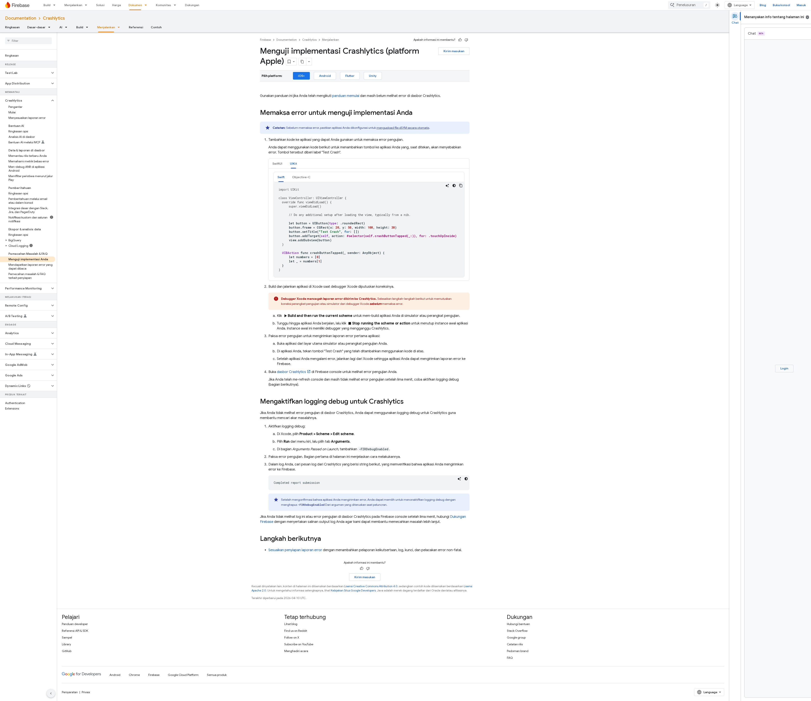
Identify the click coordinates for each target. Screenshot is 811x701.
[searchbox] (28, 40)
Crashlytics (54, 18)
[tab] (277, 163)
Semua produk (217, 675)
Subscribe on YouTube (298, 644)
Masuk (801, 5)
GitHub (66, 651)
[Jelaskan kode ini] (447, 185)
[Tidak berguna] (466, 40)
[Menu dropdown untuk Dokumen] (147, 5)
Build (47, 5)
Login (784, 368)
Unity (373, 76)
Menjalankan (73, 5)
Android (325, 76)
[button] (25, 73)
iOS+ (301, 76)
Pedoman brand (517, 651)
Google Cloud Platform (183, 675)
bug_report (807, 17)
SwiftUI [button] (277, 163)
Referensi (136, 27)
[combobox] (689, 5)
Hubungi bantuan (518, 624)
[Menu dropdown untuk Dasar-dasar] (50, 27)
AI (60, 27)
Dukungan (192, 5)
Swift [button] (281, 177)
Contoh (156, 27)
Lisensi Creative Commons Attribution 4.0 (370, 586)
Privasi (86, 692)
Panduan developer (75, 624)
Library (66, 644)
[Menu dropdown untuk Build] (55, 5)
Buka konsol (781, 5)
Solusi (100, 5)
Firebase (265, 40)
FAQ (510, 658)
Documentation (20, 18)
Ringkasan (12, 27)
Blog (763, 5)
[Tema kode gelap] (454, 185)
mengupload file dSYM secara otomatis (403, 128)
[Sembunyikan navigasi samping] (51, 693)
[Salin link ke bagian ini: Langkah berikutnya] (325, 539)
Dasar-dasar (36, 27)
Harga (116, 5)
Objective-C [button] (301, 177)
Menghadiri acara (296, 651)
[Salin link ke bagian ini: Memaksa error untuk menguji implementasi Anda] (416, 113)
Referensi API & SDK (75, 631)
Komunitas (163, 5)
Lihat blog (290, 624)
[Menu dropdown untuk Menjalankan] (87, 5)
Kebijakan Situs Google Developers (353, 590)
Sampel (67, 637)
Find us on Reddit (295, 631)
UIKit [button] (293, 163)
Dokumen (135, 5)
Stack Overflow (517, 631)
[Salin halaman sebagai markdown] (302, 61)
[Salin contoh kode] (460, 185)
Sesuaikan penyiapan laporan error (295, 550)
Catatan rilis (515, 644)
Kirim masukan (454, 51)
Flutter (349, 76)
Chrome (134, 675)
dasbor (291, 372)
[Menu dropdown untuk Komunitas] (176, 5)
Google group (516, 637)
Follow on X (291, 637)
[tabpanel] (369, 224)
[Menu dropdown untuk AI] (67, 27)
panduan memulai (345, 96)
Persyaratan (70, 692)
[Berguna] (460, 40)
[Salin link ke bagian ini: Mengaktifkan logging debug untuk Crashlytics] (408, 401)
